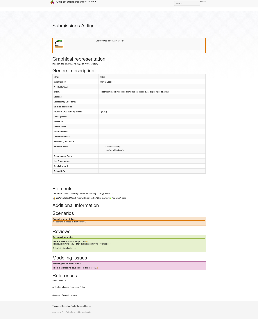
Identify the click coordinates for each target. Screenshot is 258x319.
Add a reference (59, 280)
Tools (92, 1)
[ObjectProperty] (53, 197)
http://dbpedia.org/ (113, 146)
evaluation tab (70, 248)
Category (56, 295)
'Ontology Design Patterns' (70, 1)
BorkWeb (65, 312)
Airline (102, 76)
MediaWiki (86, 312)
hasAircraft (116, 197)
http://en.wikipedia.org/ (114, 150)
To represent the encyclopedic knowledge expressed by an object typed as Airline (134, 91)
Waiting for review (69, 295)
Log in (203, 1)
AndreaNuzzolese (107, 81)
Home (87, 1)
